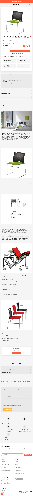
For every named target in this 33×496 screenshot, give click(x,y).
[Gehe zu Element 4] (13, 37)
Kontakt (16, 464)
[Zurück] (7, 1)
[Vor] (25, 1)
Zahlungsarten (3, 467)
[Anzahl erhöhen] (8, 51)
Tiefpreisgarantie (18, 470)
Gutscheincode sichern (28, 454)
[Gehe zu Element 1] (4, 37)
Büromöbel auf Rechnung (19, 473)
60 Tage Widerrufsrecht (5, 464)
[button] (2, 494)
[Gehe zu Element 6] (19, 37)
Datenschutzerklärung (6, 406)
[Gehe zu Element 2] (7, 37)
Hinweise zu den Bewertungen (6, 470)
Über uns (16, 461)
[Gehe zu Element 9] (27, 37)
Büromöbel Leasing (18, 467)
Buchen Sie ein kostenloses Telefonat (5, 480)
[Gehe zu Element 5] (16, 37)
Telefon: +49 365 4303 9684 (5, 483)
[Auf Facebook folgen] (1, 488)
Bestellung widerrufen (19, 478)
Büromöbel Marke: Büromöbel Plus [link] (9, 43)
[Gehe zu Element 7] (22, 37)
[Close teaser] (3, 492)
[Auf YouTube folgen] (5, 488)
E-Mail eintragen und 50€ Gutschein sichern (16, 1)
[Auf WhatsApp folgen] (8, 488)
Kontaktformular (4, 485)
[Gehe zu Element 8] (25, 37)
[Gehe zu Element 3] (10, 37)
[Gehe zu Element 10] (30, 37)
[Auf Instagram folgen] (3, 488)
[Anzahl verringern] (4, 51)
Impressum (3, 461)
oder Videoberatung (4, 482)
